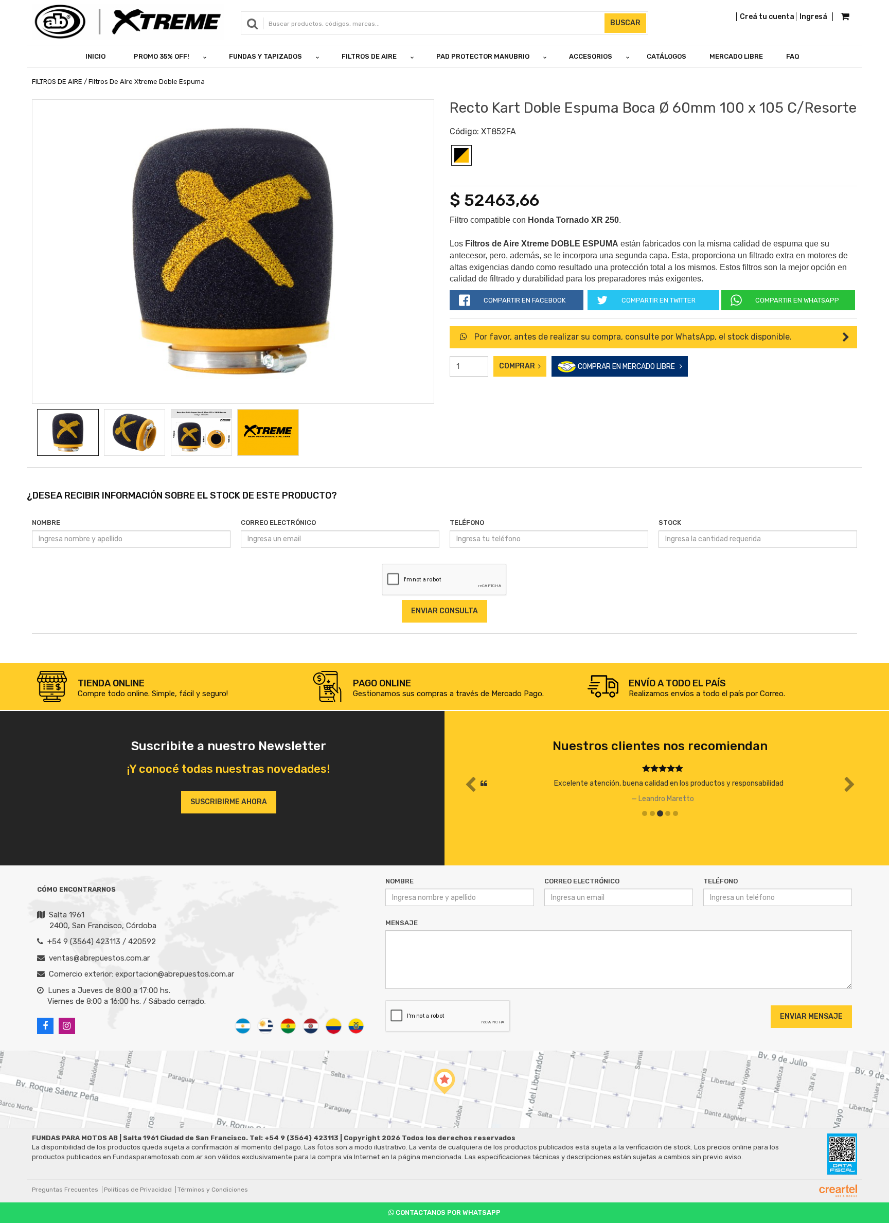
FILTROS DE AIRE (369, 56)
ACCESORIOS (590, 56)
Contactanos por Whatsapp (447, 1212)
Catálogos (666, 56)
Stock (670, 522)
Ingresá (813, 16)
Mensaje (401, 923)
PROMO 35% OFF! (161, 56)
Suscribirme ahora (228, 801)
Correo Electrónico (278, 522)
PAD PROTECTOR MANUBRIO (482, 56)
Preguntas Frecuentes (65, 1189)
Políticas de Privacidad (138, 1189)
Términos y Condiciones (212, 1189)
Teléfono (467, 522)
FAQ (792, 56)
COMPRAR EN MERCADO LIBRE (628, 366)
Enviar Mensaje (811, 1016)
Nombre (46, 522)
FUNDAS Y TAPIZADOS (265, 56)
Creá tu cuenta (767, 16)
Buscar (625, 23)
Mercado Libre (736, 56)
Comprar (518, 366)
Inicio (95, 56)
